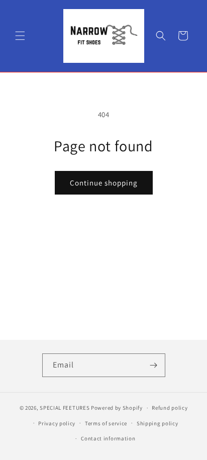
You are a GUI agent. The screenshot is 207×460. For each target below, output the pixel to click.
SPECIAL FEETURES (64, 407)
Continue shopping (104, 183)
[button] (20, 36)
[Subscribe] (154, 365)
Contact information (108, 438)
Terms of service (106, 423)
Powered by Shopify (117, 407)
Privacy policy (56, 423)
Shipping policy (157, 423)
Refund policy (169, 407)
